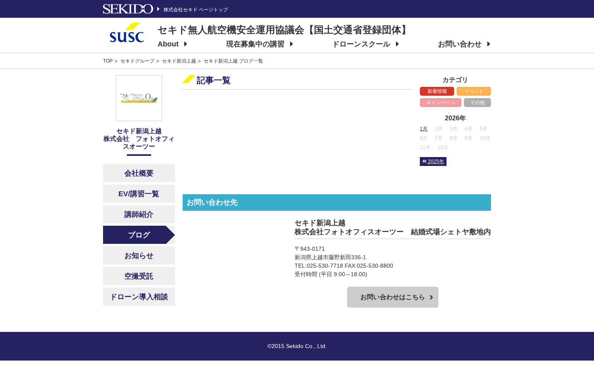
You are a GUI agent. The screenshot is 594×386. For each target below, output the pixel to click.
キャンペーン (440, 102)
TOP (108, 61)
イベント (474, 91)
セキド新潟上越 (179, 61)
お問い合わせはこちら (392, 297)
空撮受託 (139, 276)
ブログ (139, 235)
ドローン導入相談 (139, 297)
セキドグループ (137, 61)
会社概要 (139, 173)
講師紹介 (139, 214)
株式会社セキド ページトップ (196, 9)
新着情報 (437, 91)
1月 (424, 129)
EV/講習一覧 (138, 194)
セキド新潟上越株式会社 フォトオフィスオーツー (139, 139)
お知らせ (139, 256)
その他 (477, 102)
